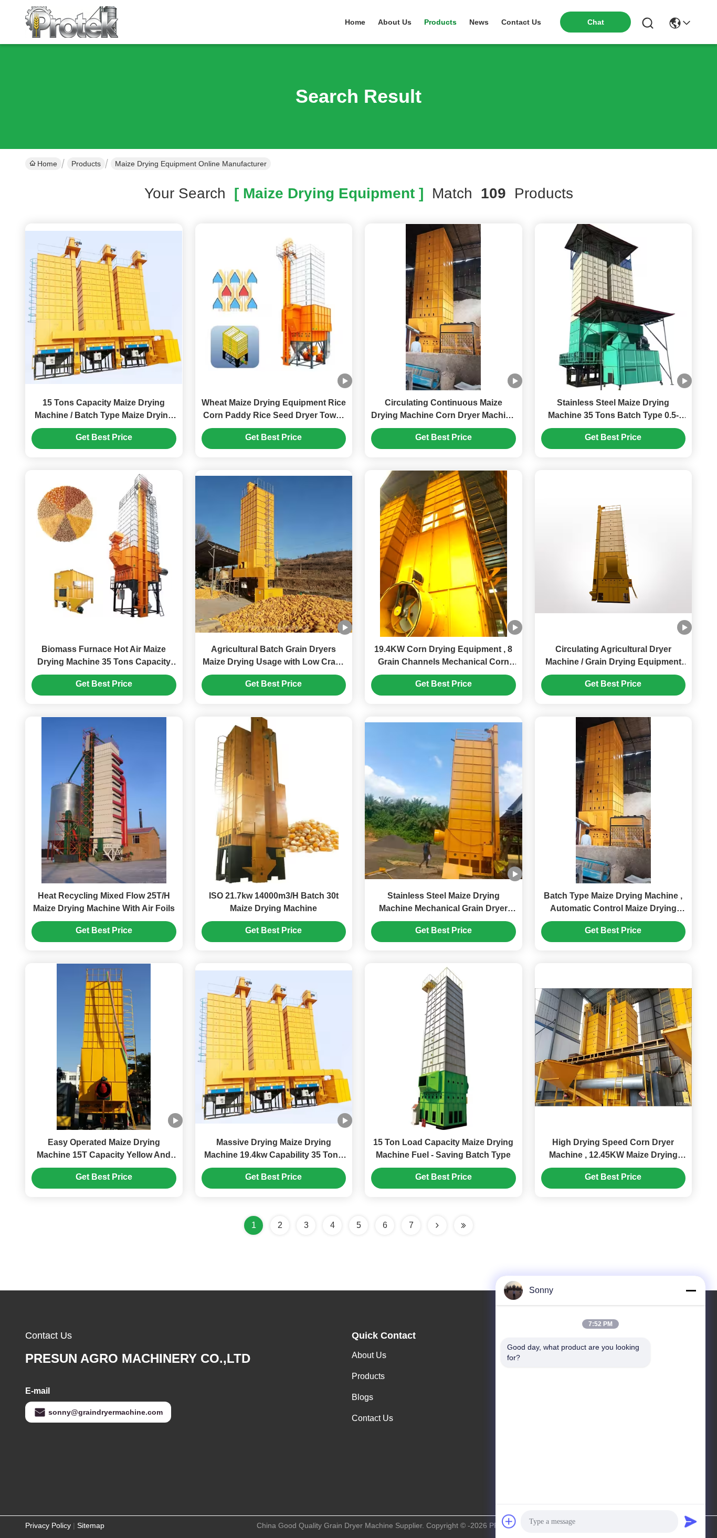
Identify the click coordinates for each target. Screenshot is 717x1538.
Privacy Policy (48, 1525)
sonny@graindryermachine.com (105, 1412)
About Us (369, 1355)
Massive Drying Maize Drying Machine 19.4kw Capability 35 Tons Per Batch (273, 1155)
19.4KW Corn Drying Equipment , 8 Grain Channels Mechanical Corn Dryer (443, 662)
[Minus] (690, 1290)
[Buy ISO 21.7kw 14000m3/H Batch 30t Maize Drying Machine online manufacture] (273, 800)
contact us (521, 22)
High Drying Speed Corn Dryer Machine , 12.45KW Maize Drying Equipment (613, 1155)
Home (355, 22)
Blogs (362, 1397)
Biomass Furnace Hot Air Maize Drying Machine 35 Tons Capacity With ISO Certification (104, 662)
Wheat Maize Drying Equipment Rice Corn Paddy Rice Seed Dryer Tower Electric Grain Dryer (274, 415)
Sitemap (90, 1525)
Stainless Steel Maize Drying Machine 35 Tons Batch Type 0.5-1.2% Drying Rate (613, 415)
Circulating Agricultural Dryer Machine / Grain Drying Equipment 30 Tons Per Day (613, 662)
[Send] (690, 1521)
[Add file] (509, 1521)
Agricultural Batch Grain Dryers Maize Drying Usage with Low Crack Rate (274, 662)
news (479, 22)
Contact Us (372, 1418)
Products (86, 163)
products (440, 22)
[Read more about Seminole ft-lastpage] (463, 1225)
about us (395, 22)
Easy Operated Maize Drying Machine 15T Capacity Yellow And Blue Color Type (104, 1155)
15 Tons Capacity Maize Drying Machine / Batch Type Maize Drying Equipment (104, 415)
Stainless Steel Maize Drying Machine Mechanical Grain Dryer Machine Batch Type (443, 908)
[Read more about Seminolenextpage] (437, 1225)
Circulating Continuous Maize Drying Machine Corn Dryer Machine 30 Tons (443, 415)
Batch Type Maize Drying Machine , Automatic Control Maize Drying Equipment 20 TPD (613, 908)
